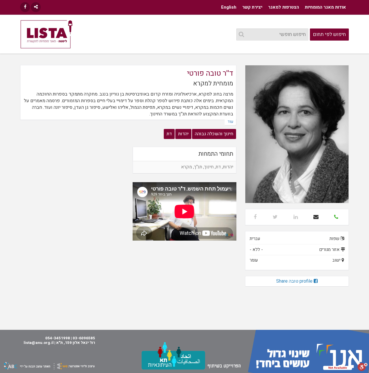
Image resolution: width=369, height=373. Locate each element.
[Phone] (336, 217)
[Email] (315, 217)
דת (169, 133)
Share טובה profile (295, 281)
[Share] (36, 7)
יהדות (183, 133)
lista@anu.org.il (39, 343)
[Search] (241, 34)
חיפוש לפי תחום (329, 34)
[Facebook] (25, 7)
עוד (230, 122)
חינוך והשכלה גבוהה (214, 133)
